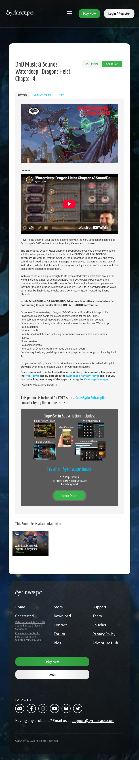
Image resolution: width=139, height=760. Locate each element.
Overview (22, 94)
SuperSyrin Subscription (91, 398)
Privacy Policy (103, 633)
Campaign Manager (96, 379)
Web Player (32, 375)
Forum (59, 633)
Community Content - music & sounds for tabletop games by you (28, 636)
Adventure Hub (105, 642)
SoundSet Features (42, 94)
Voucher (99, 624)
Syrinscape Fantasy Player (82, 375)
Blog (57, 642)
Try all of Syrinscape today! (69, 469)
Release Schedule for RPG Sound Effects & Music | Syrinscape (30, 626)
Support (99, 606)
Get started (24, 615)
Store (58, 606)
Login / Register (119, 13)
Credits (61, 94)
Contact (60, 624)
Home (20, 606)
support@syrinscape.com (93, 720)
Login (52, 674)
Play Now (89, 13)
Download (62, 615)
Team (97, 615)
